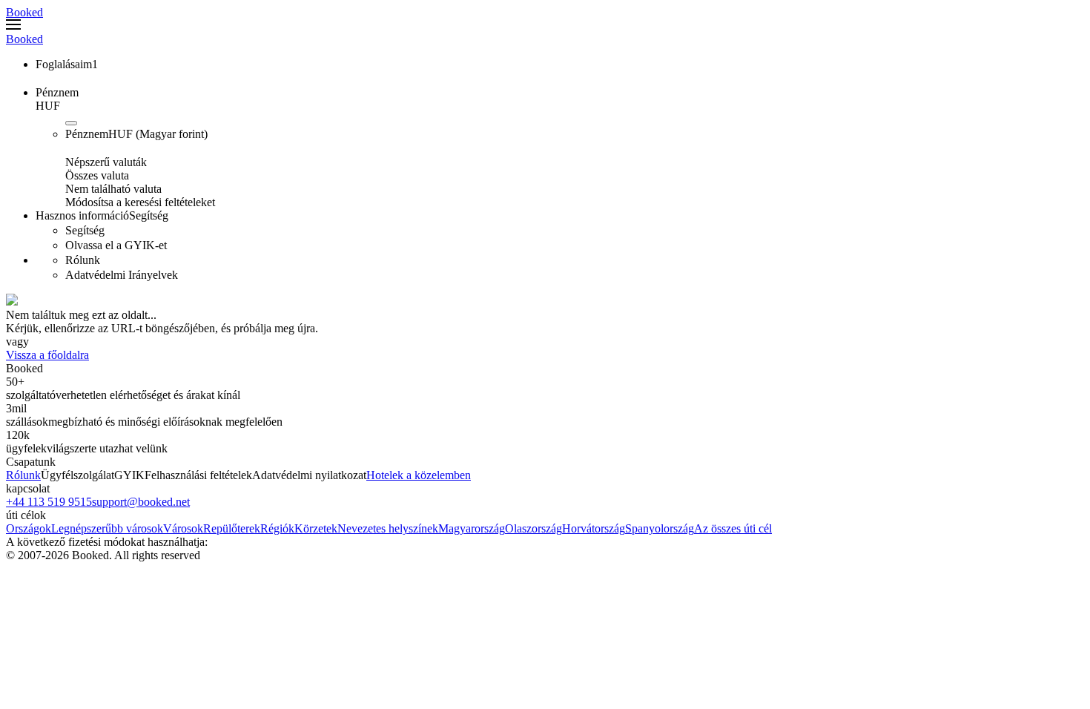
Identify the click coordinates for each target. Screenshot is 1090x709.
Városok (183, 528)
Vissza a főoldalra (47, 355)
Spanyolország (659, 528)
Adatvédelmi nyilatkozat (309, 475)
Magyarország (471, 528)
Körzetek (315, 528)
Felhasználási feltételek (198, 475)
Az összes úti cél (733, 528)
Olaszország (533, 528)
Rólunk (23, 475)
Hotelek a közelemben (418, 475)
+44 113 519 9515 (49, 501)
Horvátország (593, 528)
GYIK (129, 475)
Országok (28, 528)
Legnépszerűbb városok (107, 528)
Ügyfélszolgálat (77, 475)
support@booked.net (141, 501)
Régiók (277, 528)
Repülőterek (231, 528)
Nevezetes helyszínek (387, 528)
